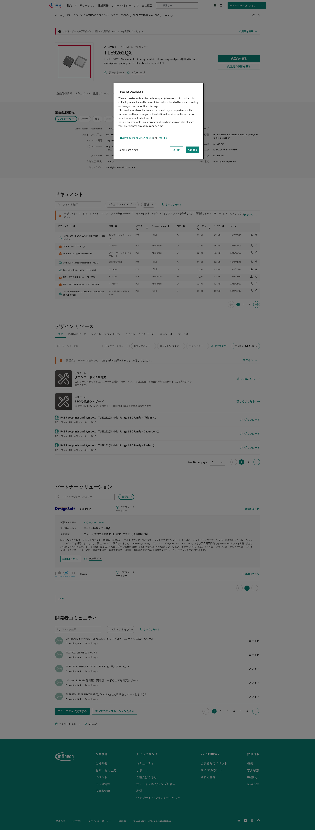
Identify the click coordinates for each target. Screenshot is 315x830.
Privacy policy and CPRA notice (135, 138)
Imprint (162, 138)
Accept (192, 150)
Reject (177, 150)
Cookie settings (128, 150)
